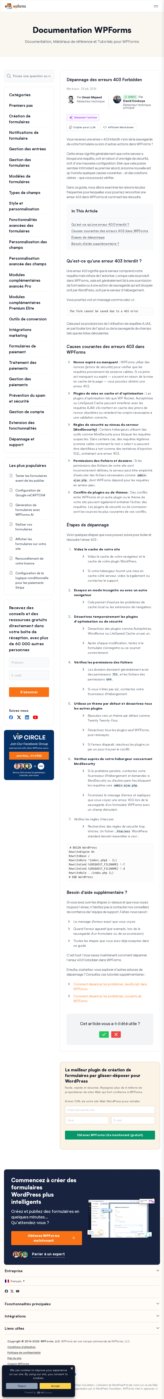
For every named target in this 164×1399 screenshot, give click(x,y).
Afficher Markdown (121, 127)
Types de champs (24, 192)
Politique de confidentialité (24, 1352)
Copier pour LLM (84, 127)
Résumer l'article (85, 117)
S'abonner (29, 692)
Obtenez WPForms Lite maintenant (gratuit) (110, 1135)
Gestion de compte (26, 411)
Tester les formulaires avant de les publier (31, 478)
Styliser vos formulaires (23, 526)
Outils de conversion (28, 319)
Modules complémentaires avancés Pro (24, 280)
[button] (104, 1034)
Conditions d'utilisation (21, 1347)
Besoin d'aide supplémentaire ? (95, 244)
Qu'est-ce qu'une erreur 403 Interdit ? (100, 224)
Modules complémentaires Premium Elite (24, 302)
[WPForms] (15, 6)
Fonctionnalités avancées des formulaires (23, 225)
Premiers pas (21, 105)
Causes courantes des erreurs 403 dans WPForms (109, 231)
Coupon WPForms (18, 1363)
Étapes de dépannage (88, 237)
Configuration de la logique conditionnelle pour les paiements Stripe (31, 580)
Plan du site (14, 1358)
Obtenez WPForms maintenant (44, 1238)
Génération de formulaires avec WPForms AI (27, 510)
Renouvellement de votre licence (29, 560)
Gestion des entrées (27, 148)
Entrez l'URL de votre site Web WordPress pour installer (102, 1101)
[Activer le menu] (156, 6)
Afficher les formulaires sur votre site (30, 544)
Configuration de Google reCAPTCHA (30, 492)
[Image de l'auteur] (71, 99)
